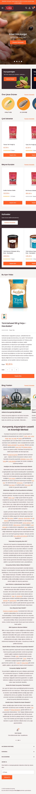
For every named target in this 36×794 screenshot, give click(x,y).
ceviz (29, 436)
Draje (13, 596)
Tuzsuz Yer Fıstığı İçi (9, 144)
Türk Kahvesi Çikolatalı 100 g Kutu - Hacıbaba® (11, 252)
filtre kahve (10, 518)
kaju (10, 438)
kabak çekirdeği (12, 445)
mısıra (28, 459)
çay (13, 497)
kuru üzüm (27, 485)
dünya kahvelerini (15, 709)
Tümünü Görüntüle (29, 94)
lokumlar (5, 600)
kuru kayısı (12, 485)
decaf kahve (27, 518)
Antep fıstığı (25, 663)
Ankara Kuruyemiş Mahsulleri (12, 412)
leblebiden (23, 459)
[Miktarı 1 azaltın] (7, 370)
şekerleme (19, 596)
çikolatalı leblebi (27, 447)
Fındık (25, 436)
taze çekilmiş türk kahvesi (20, 536)
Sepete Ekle (13, 155)
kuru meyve (12, 478)
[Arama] (26, 8)
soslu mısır (18, 447)
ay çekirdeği (21, 445)
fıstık (17, 656)
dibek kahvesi (17, 525)
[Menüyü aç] (2, 8)
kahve (10, 497)
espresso (20, 518)
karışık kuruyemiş (12, 454)
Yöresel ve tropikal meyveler (10, 611)
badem (20, 438)
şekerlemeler (13, 600)
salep (25, 527)
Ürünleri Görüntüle (13, 42)
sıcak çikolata (12, 461)
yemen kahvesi (27, 522)
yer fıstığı (14, 438)
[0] (33, 8)
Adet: (3, 369)
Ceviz (24, 658)
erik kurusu (20, 482)
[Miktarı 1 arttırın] (16, 370)
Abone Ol (7, 777)
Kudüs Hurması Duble (9, 190)
